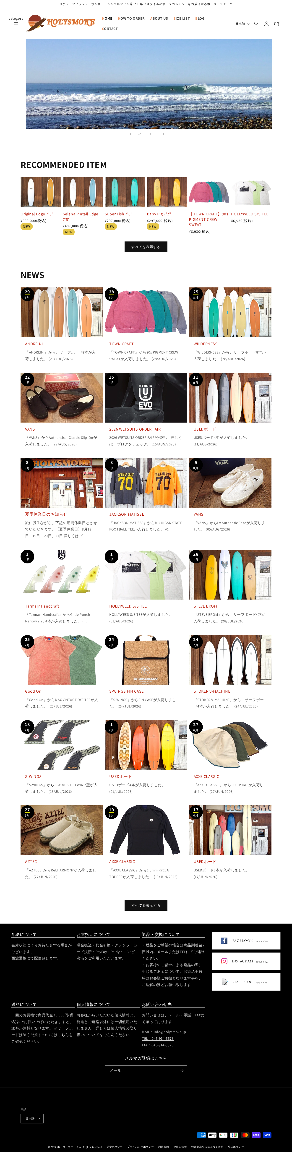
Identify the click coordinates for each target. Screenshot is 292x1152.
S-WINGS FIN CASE (126, 691)
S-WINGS (33, 776)
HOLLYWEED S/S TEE (250, 214)
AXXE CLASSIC (206, 776)
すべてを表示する (146, 247)
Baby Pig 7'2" (159, 214)
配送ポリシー (236, 1146)
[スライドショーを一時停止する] (162, 134)
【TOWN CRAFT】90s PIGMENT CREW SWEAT (208, 219)
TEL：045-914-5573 (158, 1038)
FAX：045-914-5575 (158, 1045)
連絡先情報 (180, 1146)
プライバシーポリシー (140, 1146)
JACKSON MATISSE (126, 514)
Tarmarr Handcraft (42, 606)
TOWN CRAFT (121, 343)
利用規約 (163, 1146)
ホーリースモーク (68, 1147)
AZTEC (31, 861)
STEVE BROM (205, 606)
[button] (16, 27)
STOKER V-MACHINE (212, 691)
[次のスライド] (150, 134)
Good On (33, 691)
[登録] (182, 1070)
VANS (30, 429)
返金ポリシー (115, 1146)
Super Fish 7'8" (118, 214)
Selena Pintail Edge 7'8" (80, 216)
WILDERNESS (206, 343)
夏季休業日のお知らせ (46, 514)
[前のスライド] (130, 134)
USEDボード (205, 429)
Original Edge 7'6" (37, 214)
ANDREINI (34, 343)
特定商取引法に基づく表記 (207, 1146)
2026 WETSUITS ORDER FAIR (135, 429)
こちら (63, 1034)
